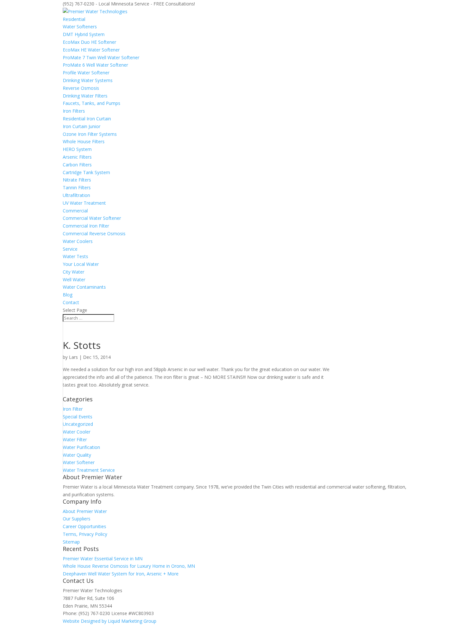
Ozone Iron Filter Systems (90, 134)
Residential (74, 19)
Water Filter (75, 439)
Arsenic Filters (77, 157)
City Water (73, 272)
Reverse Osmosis (81, 88)
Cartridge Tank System (86, 172)
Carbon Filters (77, 165)
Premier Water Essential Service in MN (103, 558)
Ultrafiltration (76, 195)
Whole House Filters (84, 141)
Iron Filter (73, 409)
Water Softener (79, 462)
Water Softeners (80, 26)
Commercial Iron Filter (86, 226)
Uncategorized (78, 424)
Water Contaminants (84, 287)
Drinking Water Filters (85, 96)
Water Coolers (78, 241)
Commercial (75, 211)
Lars (73, 357)
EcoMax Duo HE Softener (89, 42)
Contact (71, 302)
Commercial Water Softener (92, 218)
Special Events (77, 417)
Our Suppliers (76, 519)
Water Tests (75, 256)
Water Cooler (76, 432)
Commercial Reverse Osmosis (94, 233)
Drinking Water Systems (88, 80)
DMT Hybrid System (84, 34)
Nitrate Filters (77, 180)
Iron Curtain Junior (81, 126)
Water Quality (77, 455)
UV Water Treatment (84, 203)
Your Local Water (81, 264)
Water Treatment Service (89, 470)
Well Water (74, 279)
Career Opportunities (84, 526)
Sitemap (71, 542)
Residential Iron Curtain (87, 119)
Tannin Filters (77, 187)
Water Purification (81, 447)
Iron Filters (74, 111)
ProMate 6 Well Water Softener (95, 65)
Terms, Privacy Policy (85, 534)
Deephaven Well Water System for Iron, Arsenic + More (121, 574)
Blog (67, 295)
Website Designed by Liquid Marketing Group (109, 621)
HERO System (77, 149)
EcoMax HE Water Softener (91, 50)
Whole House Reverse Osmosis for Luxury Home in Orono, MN (129, 566)
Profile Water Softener (86, 73)
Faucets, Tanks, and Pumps (91, 103)
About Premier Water (85, 511)
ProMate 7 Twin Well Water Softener (101, 57)
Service (70, 249)
